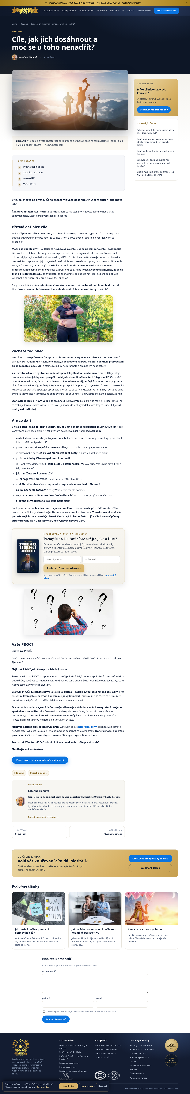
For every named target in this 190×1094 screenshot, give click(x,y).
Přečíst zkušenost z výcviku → (43, 817)
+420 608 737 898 (144, 10)
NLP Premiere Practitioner (106, 1049)
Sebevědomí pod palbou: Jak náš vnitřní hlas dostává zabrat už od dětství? (153, 162)
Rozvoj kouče (68, 10)
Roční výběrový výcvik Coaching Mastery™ (73, 1057)
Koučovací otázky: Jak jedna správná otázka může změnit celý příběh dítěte (155, 142)
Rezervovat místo (131, 3)
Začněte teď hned (33, 172)
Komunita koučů (102, 1057)
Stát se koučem (49, 10)
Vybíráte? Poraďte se (166, 10)
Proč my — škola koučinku (141, 1045)
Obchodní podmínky (153, 1088)
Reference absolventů (69, 1063)
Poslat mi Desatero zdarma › (64, 568)
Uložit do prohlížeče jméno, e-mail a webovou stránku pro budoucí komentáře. (81, 1011)
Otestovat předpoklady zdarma (150, 858)
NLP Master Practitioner (105, 1053)
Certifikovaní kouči (138, 1053)
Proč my (101, 10)
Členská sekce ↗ (137, 1073)
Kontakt (130, 10)
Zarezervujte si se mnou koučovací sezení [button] (40, 760)
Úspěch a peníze (38, 773)
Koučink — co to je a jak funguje (73, 1071)
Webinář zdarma (150, 868)
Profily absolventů (67, 1067)
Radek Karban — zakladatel (142, 1049)
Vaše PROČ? (29, 184)
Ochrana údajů (42, 1087)
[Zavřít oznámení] (186, 3)
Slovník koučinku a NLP (140, 1065)
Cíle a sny (19, 773)
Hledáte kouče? (86, 10)
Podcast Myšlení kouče (140, 1057)
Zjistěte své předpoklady (70, 1052)
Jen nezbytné (88, 1086)
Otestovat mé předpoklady (154, 109)
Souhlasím (68, 1086)
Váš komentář (49, 971)
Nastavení (102, 1086)
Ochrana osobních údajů (134, 1088)
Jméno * (46, 998)
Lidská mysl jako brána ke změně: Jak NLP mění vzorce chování (155, 173)
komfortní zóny (87, 726)
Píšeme (133, 1061)
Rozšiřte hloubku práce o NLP (108, 1045)
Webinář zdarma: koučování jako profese (73, 1046)
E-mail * (99, 998)
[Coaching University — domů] (25, 10)
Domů (14, 24)
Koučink (24, 24)
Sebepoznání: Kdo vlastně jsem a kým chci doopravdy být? (155, 131)
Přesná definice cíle (33, 166)
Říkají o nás (116, 10)
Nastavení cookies (171, 1088)
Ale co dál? (29, 178)
